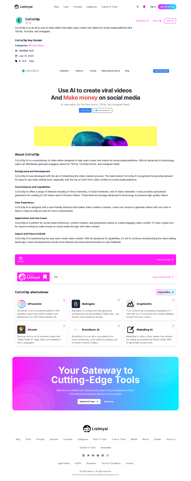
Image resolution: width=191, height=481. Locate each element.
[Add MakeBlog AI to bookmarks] (173, 326)
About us (109, 401)
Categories (91, 6)
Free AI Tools (118, 439)
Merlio (145, 439)
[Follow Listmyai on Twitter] (88, 455)
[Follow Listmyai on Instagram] (107, 455)
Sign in (153, 7)
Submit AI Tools (109, 6)
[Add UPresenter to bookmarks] (64, 300)
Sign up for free (167, 7)
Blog (56, 6)
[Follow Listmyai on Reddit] (103, 455)
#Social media (36, 45)
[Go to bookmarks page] (144, 6)
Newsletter (106, 447)
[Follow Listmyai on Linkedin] (83, 455)
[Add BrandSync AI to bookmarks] (118, 326)
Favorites (67, 439)
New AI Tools (100, 439)
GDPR (78, 463)
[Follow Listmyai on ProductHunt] (98, 455)
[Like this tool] (26, 22)
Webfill (134, 439)
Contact (129, 463)
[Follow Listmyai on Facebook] (93, 455)
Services (54, 439)
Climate (157, 439)
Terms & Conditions (111, 463)
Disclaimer (91, 463)
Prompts (77, 6)
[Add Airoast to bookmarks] (64, 326)
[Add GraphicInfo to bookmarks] (173, 300)
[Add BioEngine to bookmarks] (118, 300)
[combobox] (58, 277)
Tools (66, 6)
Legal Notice (64, 463)
